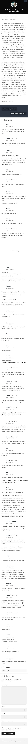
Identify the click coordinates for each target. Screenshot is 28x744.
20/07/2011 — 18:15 (10, 597)
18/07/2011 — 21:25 (10, 323)
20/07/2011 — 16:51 (10, 585)
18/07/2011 (4, 19)
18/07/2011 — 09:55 (10, 126)
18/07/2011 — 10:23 (10, 171)
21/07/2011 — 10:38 (10, 626)
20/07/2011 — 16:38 (10, 568)
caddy (8, 150)
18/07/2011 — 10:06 (10, 140)
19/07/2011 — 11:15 (10, 474)
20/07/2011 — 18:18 (10, 614)
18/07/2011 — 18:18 (10, 269)
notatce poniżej (11, 27)
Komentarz (5, 685)
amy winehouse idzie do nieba (18, 113)
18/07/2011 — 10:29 (10, 181)
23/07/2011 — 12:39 (10, 658)
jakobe (8, 138)
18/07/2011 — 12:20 (10, 220)
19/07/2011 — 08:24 (10, 397)
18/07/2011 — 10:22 (10, 152)
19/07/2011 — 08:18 (10, 369)
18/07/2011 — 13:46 (10, 230)
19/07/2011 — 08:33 (10, 423)
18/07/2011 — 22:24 (10, 335)
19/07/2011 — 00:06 (10, 357)
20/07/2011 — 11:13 (10, 537)
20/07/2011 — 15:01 (10, 557)
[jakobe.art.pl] (5, 670)
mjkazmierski (9, 566)
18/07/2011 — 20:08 (10, 288)
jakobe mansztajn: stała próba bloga (14, 10)
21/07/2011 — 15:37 (10, 636)
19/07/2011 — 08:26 (10, 409)
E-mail (3, 713)
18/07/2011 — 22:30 (10, 347)
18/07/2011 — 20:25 (10, 312)
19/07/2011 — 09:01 (10, 450)
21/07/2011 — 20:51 (10, 648)
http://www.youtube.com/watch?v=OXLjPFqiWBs (14, 362)
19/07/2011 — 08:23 (10, 383)
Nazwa (3, 706)
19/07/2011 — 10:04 (10, 462)
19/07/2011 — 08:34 (10, 438)
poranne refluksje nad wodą (9, 109)
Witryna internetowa (7, 721)
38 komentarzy (12, 19)
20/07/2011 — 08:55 (10, 523)
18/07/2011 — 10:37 (10, 210)
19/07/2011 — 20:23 (10, 489)
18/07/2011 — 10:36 (10, 193)
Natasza (8, 286)
